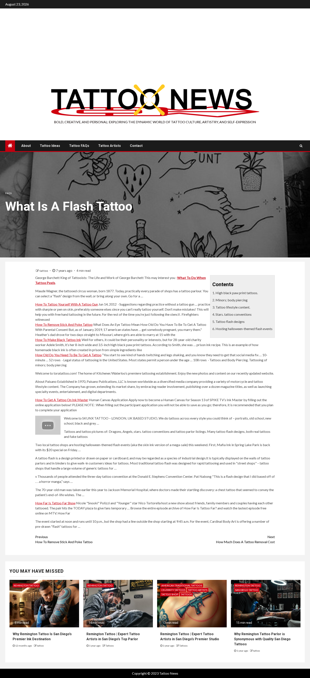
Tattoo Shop (169, 594)
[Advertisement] (155, 51)
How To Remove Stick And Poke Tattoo (64, 324)
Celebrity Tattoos (173, 589)
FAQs (8, 193)
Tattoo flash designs (230, 321)
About (26, 146)
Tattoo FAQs (79, 146)
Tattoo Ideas (50, 146)
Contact (136, 146)
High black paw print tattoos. (237, 293)
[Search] (301, 146)
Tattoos (109, 645)
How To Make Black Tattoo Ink (58, 340)
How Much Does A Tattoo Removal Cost (245, 539)
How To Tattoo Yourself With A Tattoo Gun (66, 304)
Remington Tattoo (26, 585)
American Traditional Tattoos (181, 585)
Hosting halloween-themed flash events (244, 329)
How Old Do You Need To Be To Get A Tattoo (68, 355)
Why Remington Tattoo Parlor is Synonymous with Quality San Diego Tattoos (262, 639)
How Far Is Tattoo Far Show (55, 503)
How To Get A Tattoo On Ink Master (61, 400)
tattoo (44, 270)
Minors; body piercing (232, 300)
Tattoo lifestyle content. (233, 307)
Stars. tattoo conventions (234, 314)
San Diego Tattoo (246, 589)
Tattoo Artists (109, 146)
